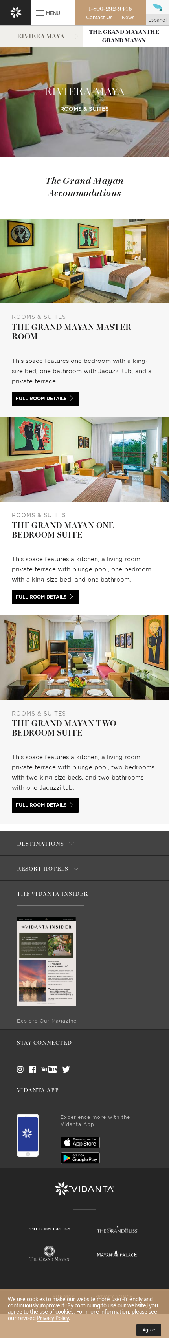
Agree (149, 1330)
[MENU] (40, 14)
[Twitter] (58, 1069)
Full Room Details (41, 398)
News (128, 17)
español (157, 20)
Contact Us (99, 17)
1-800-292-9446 (110, 8)
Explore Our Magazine (47, 1021)
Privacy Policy (53, 1318)
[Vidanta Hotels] (84, 1189)
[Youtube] (46, 1069)
